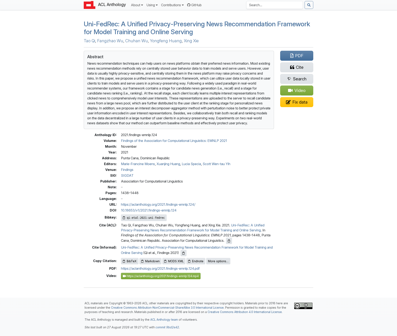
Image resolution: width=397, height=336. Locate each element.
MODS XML (176, 261)
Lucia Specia (191, 164)
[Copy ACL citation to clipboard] (229, 241)
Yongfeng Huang (166, 40)
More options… (218, 261)
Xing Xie (191, 40)
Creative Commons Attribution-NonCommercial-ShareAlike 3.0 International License (167, 307)
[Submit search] (309, 5)
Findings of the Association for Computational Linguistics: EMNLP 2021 (174, 141)
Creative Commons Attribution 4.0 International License (245, 312)
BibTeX (132, 261)
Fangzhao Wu (110, 40)
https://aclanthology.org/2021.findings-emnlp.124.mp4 (162, 276)
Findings (127, 170)
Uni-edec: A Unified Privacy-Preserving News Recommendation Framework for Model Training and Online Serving (197, 28)
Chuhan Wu (136, 40)
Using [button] (150, 5)
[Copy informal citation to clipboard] (184, 253)
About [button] (135, 5)
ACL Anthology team (164, 319)
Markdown (152, 261)
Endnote (197, 261)
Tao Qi (89, 40)
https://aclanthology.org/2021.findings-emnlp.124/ (158, 204)
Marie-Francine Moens (138, 164)
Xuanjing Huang (168, 164)
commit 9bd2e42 (167, 327)
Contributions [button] (171, 5)
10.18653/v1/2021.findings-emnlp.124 (149, 210)
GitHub (196, 5)
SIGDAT (127, 175)
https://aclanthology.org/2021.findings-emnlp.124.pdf (160, 268)
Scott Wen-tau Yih (216, 164)
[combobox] (274, 5)
